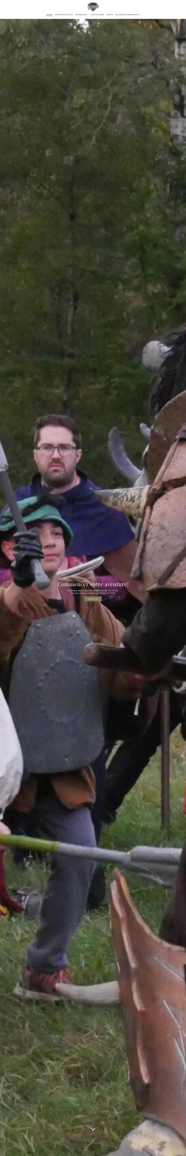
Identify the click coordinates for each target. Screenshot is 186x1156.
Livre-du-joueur (97, 15)
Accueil (49, 15)
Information (81, 15)
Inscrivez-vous (93, 599)
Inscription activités (64, 15)
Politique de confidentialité (127, 15)
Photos (110, 15)
